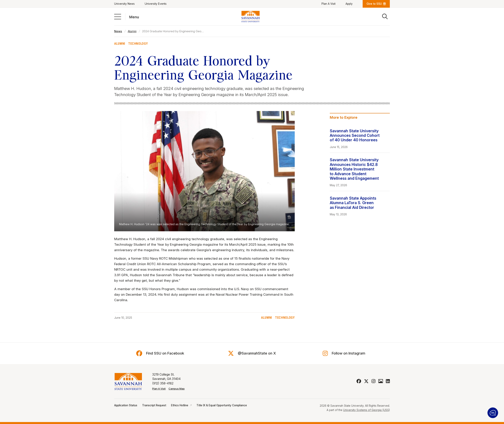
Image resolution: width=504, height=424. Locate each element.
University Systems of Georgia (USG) (366, 410)
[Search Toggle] (385, 16)
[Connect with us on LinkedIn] (388, 381)
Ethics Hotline (179, 405)
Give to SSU (374, 3)
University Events (156, 3)
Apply (349, 3)
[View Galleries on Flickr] (380, 381)
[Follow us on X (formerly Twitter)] (366, 381)
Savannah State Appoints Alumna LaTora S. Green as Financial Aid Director (353, 203)
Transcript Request (154, 405)
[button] (492, 412)
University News (124, 3)
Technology (138, 43)
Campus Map (177, 388)
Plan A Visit (328, 3)
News (118, 31)
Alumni (132, 31)
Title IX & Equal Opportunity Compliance (221, 405)
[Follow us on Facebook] (359, 381)
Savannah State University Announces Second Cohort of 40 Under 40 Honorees (355, 136)
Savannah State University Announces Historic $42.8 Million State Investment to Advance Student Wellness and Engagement (354, 169)
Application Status (125, 405)
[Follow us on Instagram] (373, 381)
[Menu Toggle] (117, 16)
